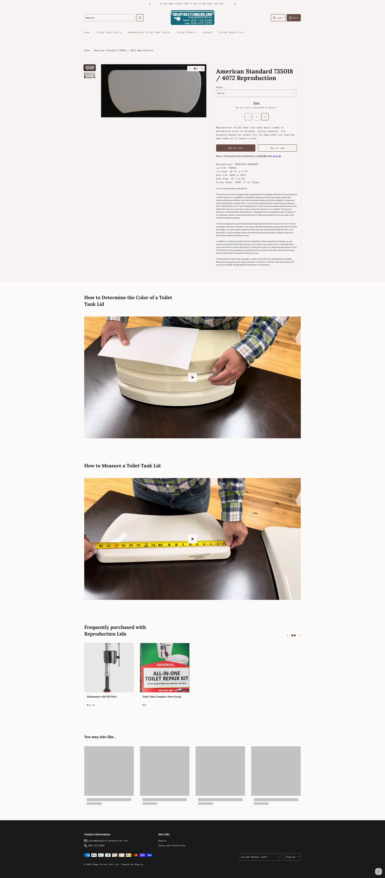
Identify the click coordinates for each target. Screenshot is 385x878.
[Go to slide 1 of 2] (89, 67)
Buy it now (277, 148)
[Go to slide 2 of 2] (89, 75)
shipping (248, 108)
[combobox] (109, 17)
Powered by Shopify (132, 864)
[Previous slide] (149, 3)
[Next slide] (235, 3)
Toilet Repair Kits (232, 32)
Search (162, 840)
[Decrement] (248, 116)
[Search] (139, 17)
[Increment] (265, 116)
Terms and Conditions (171, 845)
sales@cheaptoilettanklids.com (108, 840)
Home (87, 32)
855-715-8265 (96, 845)
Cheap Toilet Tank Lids (106, 864)
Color (219, 87)
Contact (207, 32)
